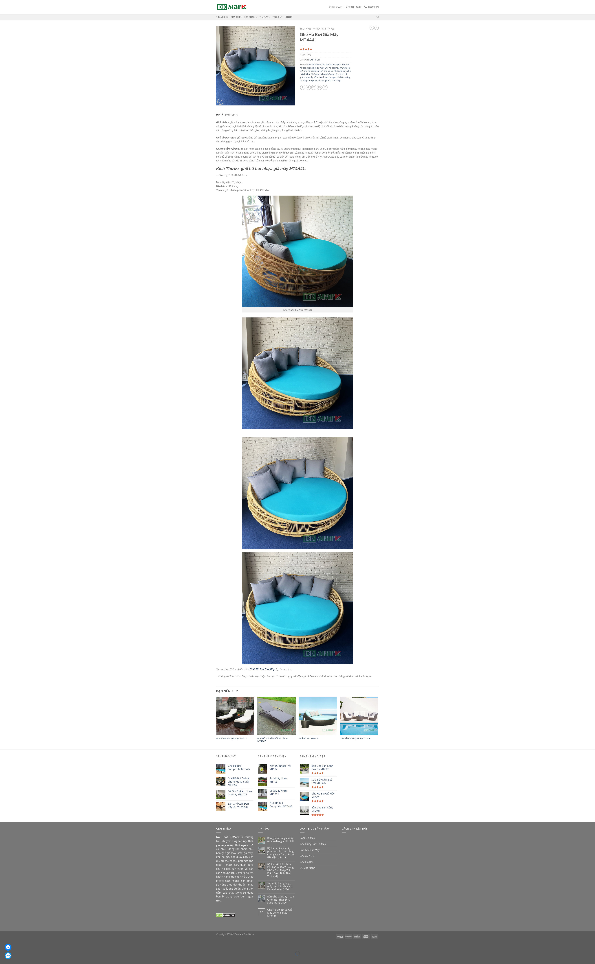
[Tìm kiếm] (378, 17)
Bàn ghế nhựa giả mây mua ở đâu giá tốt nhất (280, 840)
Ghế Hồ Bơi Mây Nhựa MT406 (355, 738)
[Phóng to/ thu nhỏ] (12, 945)
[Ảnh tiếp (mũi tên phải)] (12, 959)
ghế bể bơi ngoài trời (335, 64)
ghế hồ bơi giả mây (315, 67)
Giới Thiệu (236, 17)
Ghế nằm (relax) (318, 74)
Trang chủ (306, 29)
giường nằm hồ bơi (315, 80)
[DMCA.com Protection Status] (225, 915)
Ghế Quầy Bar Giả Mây (313, 844)
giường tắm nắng (332, 80)
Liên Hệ (288, 17)
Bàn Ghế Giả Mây (310, 850)
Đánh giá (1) (231, 115)
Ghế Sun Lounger (328, 77)
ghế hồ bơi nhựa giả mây (335, 70)
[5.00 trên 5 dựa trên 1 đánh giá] (325, 49)
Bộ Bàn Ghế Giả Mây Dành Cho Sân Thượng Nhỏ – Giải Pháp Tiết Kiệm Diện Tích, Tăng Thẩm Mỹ (280, 870)
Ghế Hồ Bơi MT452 (308, 738)
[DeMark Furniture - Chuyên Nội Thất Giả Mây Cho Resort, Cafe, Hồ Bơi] (231, 7)
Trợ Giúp (277, 17)
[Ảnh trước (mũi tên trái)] (3, 959)
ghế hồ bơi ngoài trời (313, 70)
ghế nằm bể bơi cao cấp (337, 74)
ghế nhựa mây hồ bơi (310, 77)
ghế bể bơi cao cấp (316, 64)
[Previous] (216, 722)
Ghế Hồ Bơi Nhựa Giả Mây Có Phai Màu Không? (279, 912)
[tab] (219, 115)
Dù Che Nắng (307, 868)
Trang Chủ (222, 17)
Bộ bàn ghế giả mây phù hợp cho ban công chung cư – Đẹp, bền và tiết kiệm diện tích (280, 853)
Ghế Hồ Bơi (328, 29)
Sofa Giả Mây (307, 838)
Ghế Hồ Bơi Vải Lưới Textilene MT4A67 (272, 740)
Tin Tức (263, 17)
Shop (317, 29)
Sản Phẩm (249, 17)
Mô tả (219, 115)
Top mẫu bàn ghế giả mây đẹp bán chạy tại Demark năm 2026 (279, 886)
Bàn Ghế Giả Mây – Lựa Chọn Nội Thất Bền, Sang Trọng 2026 (280, 899)
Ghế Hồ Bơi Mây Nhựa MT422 (231, 738)
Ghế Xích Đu (307, 856)
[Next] (378, 722)
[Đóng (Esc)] (3, 945)
